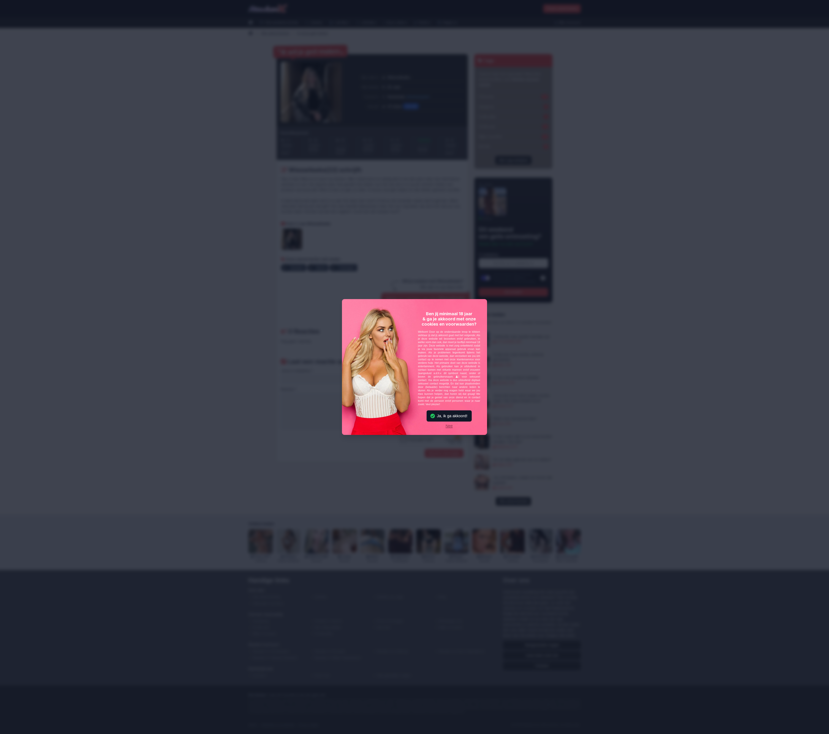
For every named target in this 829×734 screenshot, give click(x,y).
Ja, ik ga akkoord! (452, 416)
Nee (449, 426)
